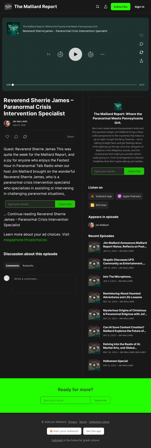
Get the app (93, 431)
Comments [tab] (12, 265)
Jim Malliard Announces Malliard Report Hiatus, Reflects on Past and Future (125, 244)
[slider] (74, 85)
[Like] (7, 136)
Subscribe (120, 6)
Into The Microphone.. (117, 276)
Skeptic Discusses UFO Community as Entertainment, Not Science (123, 261)
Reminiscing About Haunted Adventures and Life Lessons (122, 295)
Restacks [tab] (28, 265)
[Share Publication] (105, 6)
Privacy (72, 422)
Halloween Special (115, 361)
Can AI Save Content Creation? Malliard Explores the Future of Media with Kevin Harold (123, 329)
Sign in (139, 6)
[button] (48, 54)
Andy (143, 352)
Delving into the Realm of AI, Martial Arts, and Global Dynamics (122, 346)
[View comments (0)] (141, 44)
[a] (94, 247)
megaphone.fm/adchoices (25, 240)
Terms (83, 422)
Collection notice (99, 422)
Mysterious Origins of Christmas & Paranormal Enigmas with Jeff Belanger (124, 312)
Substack (57, 440)
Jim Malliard (20, 121)
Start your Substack (65, 431)
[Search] (97, 6)
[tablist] (20, 265)
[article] (118, 247)
